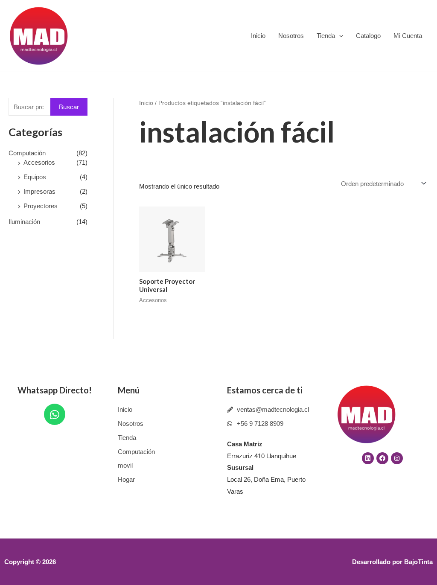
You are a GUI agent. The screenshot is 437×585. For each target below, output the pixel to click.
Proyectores (40, 206)
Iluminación (24, 221)
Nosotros (291, 35)
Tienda (326, 35)
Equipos (34, 176)
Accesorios (39, 162)
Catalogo (368, 35)
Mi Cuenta (407, 35)
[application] (339, 35)
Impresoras (39, 191)
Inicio (258, 35)
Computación (27, 153)
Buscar (69, 107)
